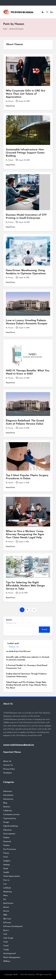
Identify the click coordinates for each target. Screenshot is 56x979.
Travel (5, 946)
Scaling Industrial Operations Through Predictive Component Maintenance (26, 675)
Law (5, 884)
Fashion (6, 838)
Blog (5, 803)
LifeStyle (7, 888)
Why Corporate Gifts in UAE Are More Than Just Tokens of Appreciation (25, 93)
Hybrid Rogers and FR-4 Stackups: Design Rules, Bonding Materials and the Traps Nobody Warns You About (26, 685)
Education (7, 830)
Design (6, 822)
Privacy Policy (9, 769)
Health (6, 872)
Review (6, 907)
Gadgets (6, 861)
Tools (5, 942)
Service (6, 911)
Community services (11, 814)
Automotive (8, 799)
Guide (5, 869)
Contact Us (8, 765)
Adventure (7, 791)
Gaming (6, 865)
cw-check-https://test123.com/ (18, 651)
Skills (5, 915)
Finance (6, 845)
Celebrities (7, 811)
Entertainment (9, 834)
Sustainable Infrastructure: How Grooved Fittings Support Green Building (25, 152)
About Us (7, 761)
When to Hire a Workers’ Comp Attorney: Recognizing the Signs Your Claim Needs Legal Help (25, 534)
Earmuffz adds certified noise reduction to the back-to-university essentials (28, 658)
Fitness (6, 853)
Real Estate (8, 903)
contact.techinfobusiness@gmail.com (18, 745)
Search (9, 620)
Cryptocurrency (9, 818)
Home (5, 29)
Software (7, 923)
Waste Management (11, 957)
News (5, 895)
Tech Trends (8, 938)
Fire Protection (9, 849)
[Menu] (51, 12)
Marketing (7, 892)
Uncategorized (9, 953)
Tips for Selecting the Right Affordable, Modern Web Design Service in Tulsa (25, 585)
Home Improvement (11, 876)
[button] (34, 609)
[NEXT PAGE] (34, 609)
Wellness (6, 961)
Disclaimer (7, 773)
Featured (7, 841)
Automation (8, 795)
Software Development (13, 926)
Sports (6, 930)
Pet (4, 899)
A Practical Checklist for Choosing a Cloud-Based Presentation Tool (26, 667)
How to (6, 880)
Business (6, 807)
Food (5, 857)
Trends (6, 950)
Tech (5, 934)
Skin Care (7, 919)
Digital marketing (10, 826)
